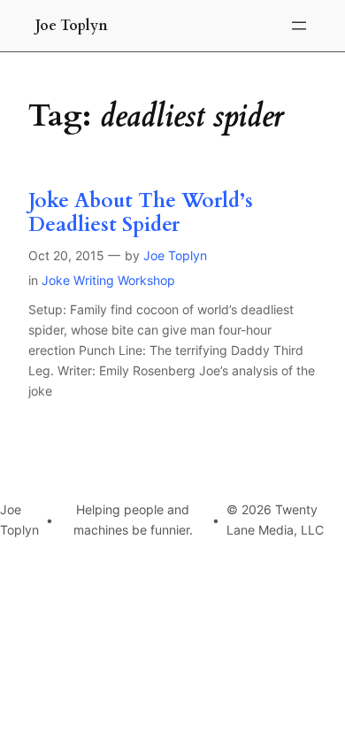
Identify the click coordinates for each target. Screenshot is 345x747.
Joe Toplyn (71, 25)
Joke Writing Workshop (108, 280)
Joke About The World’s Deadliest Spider (140, 213)
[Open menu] (299, 25)
